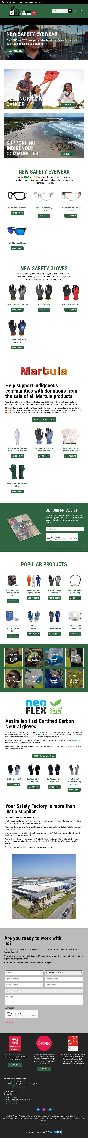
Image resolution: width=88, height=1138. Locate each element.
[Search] (70, 11)
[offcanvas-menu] (44, 21)
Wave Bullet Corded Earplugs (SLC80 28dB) (13, 592)
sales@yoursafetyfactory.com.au (17, 1088)
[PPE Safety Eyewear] (13, 686)
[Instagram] (44, 1109)
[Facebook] (38, 1109)
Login (75, 11)
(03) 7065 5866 (12, 1086)
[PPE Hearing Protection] (74, 686)
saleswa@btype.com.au (15, 1104)
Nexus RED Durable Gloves (71, 304)
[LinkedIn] (50, 1109)
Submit (65, 546)
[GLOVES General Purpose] (13, 665)
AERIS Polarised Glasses (17, 243)
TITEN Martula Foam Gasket (17, 208)
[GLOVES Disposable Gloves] (54, 665)
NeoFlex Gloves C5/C (14, 779)
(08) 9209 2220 (12, 1101)
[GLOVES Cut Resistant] (34, 665)
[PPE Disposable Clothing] (54, 686)
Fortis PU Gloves (44, 304)
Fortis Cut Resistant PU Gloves (17, 304)
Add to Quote (17, 213)
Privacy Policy (44, 1124)
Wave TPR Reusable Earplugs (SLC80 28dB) (13, 628)
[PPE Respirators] (34, 686)
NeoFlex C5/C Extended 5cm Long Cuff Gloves (74, 781)
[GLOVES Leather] (74, 665)
